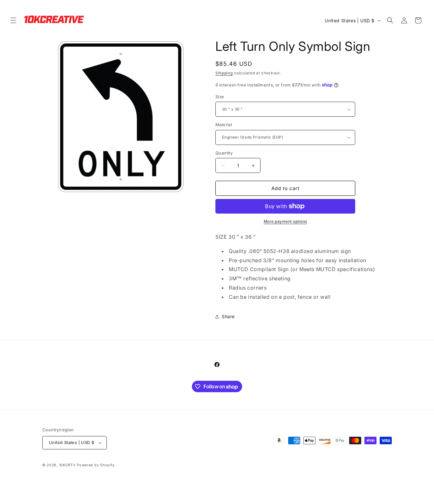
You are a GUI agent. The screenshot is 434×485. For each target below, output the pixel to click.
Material (223, 124)
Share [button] (228, 316)
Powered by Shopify (96, 465)
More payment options (285, 221)
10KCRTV (67, 465)
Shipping (224, 73)
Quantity (224, 152)
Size (219, 96)
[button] (13, 20)
